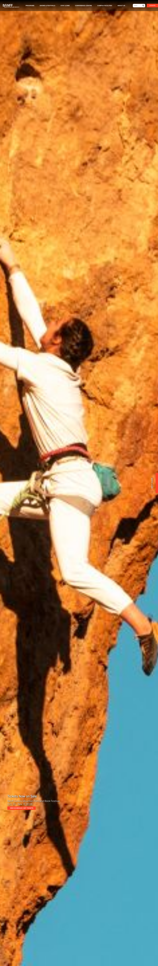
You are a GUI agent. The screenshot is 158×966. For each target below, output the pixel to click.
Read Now (14, 808)
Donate (152, 5)
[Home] (11, 5)
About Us (121, 5)
